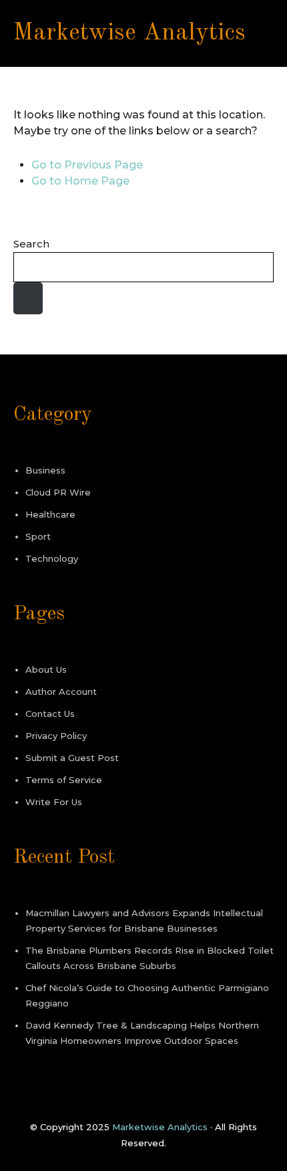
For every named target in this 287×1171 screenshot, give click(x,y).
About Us (46, 669)
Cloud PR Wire (58, 492)
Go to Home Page (80, 181)
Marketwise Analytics (129, 33)
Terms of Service (63, 779)
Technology (51, 558)
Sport (38, 536)
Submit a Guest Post (72, 757)
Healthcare (50, 514)
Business (45, 470)
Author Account (61, 691)
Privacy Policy (56, 735)
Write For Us (53, 801)
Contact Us (50, 713)
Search (31, 243)
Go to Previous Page (87, 164)
